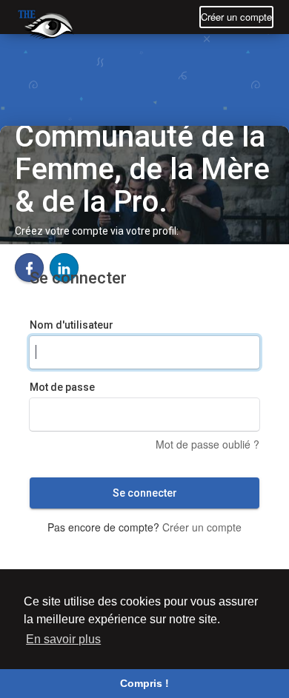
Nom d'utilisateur (71, 325)
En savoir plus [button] (63, 639)
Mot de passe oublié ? (207, 444)
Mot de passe (62, 387)
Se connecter (145, 493)
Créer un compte (236, 17)
